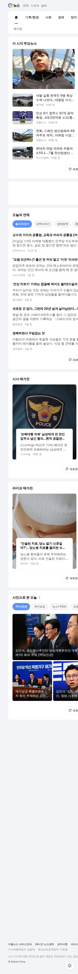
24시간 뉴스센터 (44, 944)
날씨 (44, 5)
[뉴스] (16, 5)
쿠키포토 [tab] (39, 606)
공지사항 (62, 944)
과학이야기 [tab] (43, 224)
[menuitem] (16, 17)
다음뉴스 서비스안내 (20, 944)
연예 (26, 5)
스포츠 (34, 5)
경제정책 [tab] (62, 224)
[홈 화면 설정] (70, 966)
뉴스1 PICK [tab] (59, 606)
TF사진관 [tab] (21, 606)
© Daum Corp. (17, 961)
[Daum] (10, 5)
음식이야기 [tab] (22, 224)
